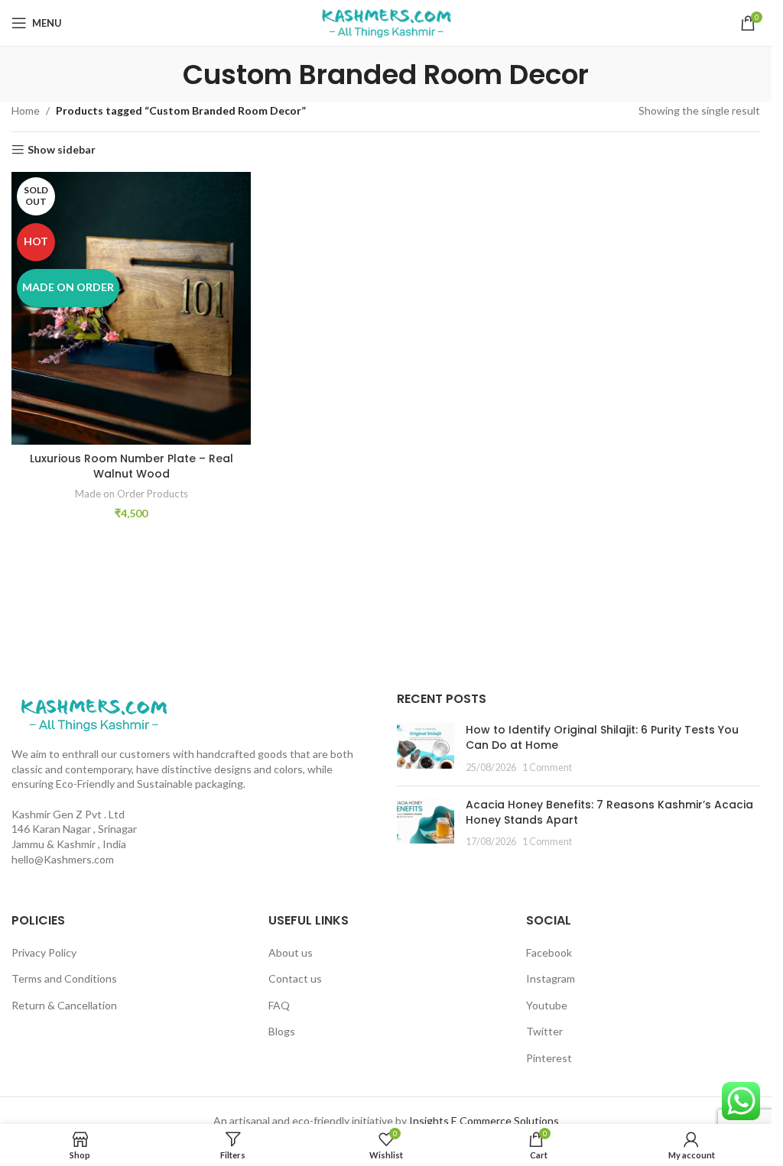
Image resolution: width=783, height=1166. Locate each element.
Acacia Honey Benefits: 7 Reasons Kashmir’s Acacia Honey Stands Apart (609, 812)
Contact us (295, 978)
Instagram (550, 978)
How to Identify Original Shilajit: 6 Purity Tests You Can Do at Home (602, 737)
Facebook (549, 952)
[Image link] (93, 713)
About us (290, 952)
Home (25, 110)
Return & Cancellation (64, 1005)
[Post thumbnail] (425, 748)
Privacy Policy (43, 952)
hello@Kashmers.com (62, 859)
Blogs (281, 1031)
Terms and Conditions (64, 978)
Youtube (546, 1005)
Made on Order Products (131, 493)
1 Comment (547, 767)
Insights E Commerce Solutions (484, 1120)
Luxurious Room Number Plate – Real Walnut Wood (131, 466)
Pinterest (549, 1057)
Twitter (544, 1031)
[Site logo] (386, 21)
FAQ (279, 1005)
